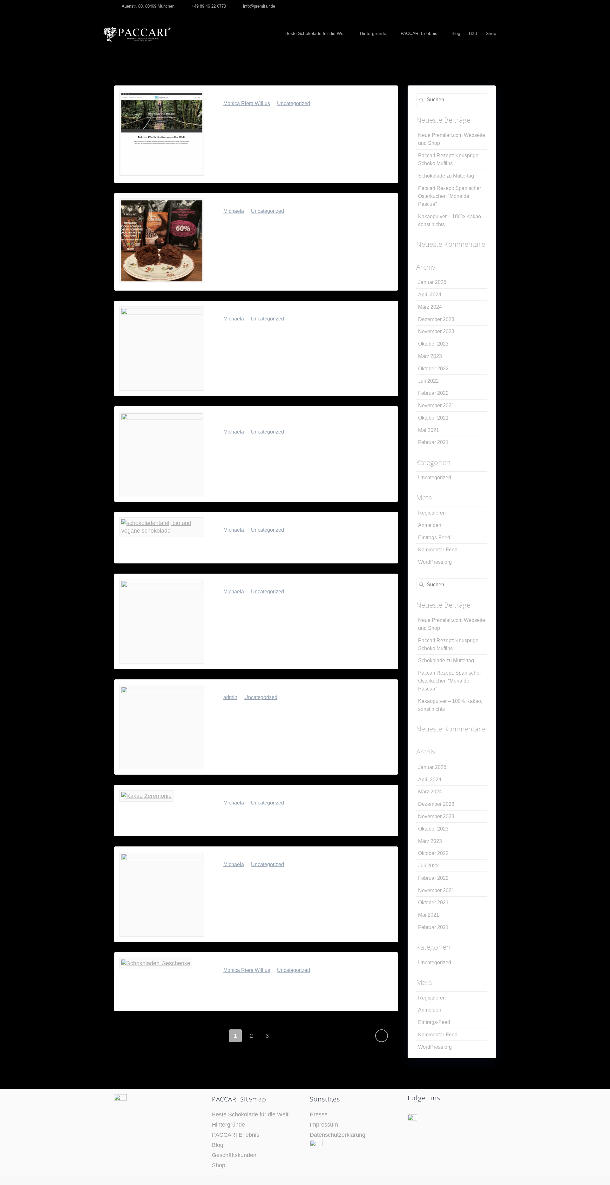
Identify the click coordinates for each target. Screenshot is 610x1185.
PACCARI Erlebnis (419, 33)
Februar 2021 (433, 442)
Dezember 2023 (436, 319)
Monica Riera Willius (246, 103)
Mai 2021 (428, 430)
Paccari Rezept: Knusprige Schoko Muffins (279, 202)
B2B (473, 33)
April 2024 (429, 294)
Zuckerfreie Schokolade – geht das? (269, 856)
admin (230, 697)
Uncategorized (293, 103)
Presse (319, 1114)
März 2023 (430, 356)
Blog (455, 33)
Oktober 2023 (433, 344)
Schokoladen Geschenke (251, 961)
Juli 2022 (428, 381)
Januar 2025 (432, 282)
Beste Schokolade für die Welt (315, 33)
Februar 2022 (433, 393)
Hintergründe (373, 33)
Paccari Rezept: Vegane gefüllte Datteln (275, 583)
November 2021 (436, 405)
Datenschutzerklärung (337, 1135)
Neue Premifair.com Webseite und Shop (275, 95)
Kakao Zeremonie (241, 794)
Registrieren (432, 512)
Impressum (324, 1124)
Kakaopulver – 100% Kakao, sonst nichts (277, 521)
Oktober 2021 (433, 418)
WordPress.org (435, 562)
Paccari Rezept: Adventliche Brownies (273, 688)
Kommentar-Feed (438, 549)
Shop (491, 33)
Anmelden (429, 525)
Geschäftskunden (234, 1155)
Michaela (233, 211)
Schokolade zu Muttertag (252, 310)
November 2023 (436, 331)
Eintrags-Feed (434, 537)
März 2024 (430, 307)
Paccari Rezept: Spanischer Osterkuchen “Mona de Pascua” (292, 419)
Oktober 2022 (433, 368)
